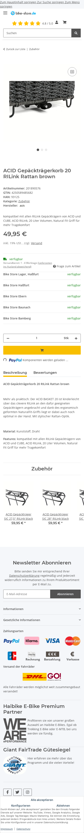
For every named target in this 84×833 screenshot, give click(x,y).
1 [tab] (38, 150)
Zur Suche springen (51, 2)
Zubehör (24, 201)
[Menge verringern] (7, 338)
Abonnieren (65, 594)
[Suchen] (76, 33)
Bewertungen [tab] (45, 373)
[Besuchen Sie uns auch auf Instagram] (27, 792)
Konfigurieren (20, 805)
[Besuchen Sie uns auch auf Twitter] (17, 792)
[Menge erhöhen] (76, 338)
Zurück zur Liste (15, 49)
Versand (36, 243)
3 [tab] (46, 150)
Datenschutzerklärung (24, 576)
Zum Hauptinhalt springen (18, 2)
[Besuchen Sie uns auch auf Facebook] (7, 792)
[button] (56, 22)
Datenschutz (23, 828)
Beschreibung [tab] (15, 373)
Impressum (7, 828)
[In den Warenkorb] (6, 61)
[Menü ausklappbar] (5, 11)
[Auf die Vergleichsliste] (72, 71)
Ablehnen (63, 805)
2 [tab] (42, 150)
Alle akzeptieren (42, 800)
